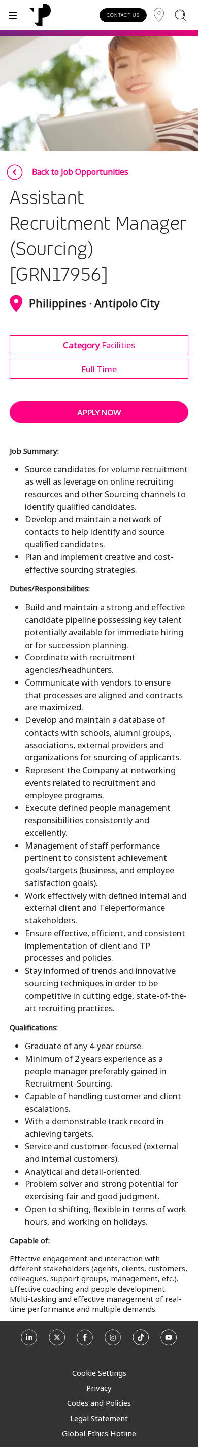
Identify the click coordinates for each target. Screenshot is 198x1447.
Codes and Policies (99, 1403)
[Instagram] (113, 1340)
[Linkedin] (29, 1340)
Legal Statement (99, 1418)
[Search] (180, 15)
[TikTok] (141, 1340)
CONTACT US (123, 15)
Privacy (99, 1388)
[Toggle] (13, 15)
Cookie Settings (99, 1373)
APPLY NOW (99, 412)
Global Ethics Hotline (99, 1433)
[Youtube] (168, 1340)
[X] (57, 1340)
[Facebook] (85, 1340)
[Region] (159, 15)
